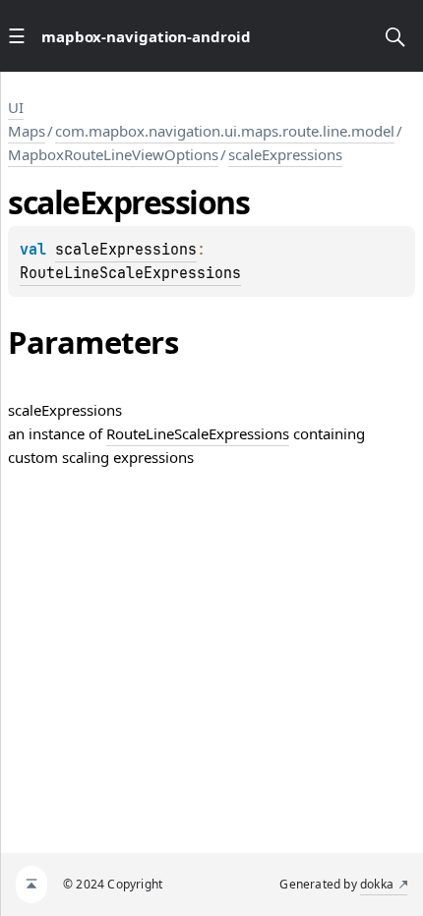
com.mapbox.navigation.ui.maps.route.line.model (224, 131)
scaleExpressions (285, 154)
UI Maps (26, 119)
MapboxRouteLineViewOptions (113, 154)
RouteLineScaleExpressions (130, 273)
